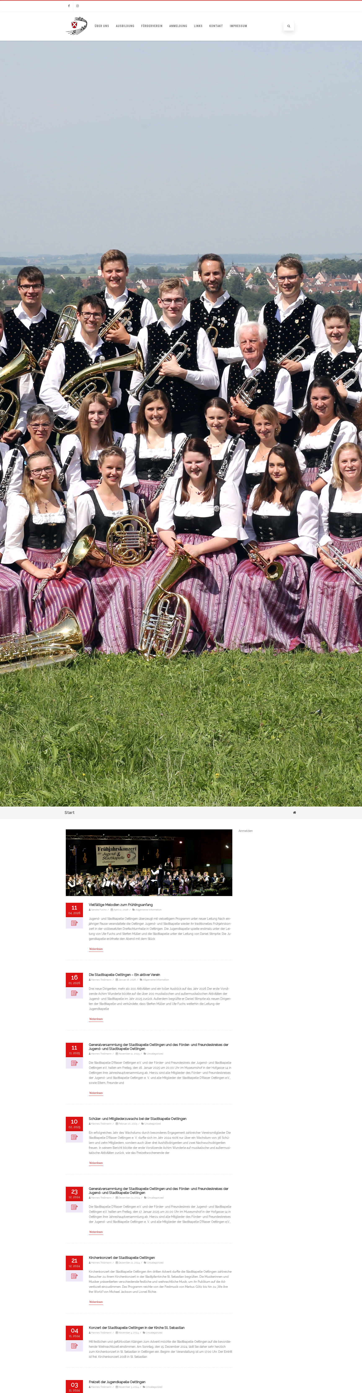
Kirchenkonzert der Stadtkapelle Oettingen (122, 1258)
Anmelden (246, 831)
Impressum (238, 26)
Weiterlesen (96, 949)
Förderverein (152, 26)
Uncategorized (155, 1053)
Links (198, 26)
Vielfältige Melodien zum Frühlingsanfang (121, 905)
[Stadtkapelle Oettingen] (77, 39)
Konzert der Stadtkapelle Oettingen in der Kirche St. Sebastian (137, 1328)
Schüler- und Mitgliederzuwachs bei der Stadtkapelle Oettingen (137, 1119)
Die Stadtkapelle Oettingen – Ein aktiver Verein (124, 975)
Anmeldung (178, 26)
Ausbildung (125, 26)
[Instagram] (77, 6)
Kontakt (216, 26)
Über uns (102, 26)
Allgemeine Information (149, 909)
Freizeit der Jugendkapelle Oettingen (117, 1382)
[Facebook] (69, 6)
